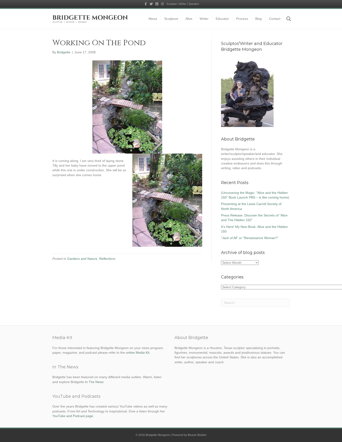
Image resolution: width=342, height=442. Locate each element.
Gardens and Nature (82, 258)
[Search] (287, 19)
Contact (274, 19)
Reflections (107, 258)
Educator (222, 19)
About (152, 19)
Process (242, 19)
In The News (94, 382)
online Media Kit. (138, 352)
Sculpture (171, 19)
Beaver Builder (197, 435)
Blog (258, 19)
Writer (204, 19)
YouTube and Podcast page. (73, 416)
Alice (188, 19)
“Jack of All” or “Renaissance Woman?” (249, 238)
